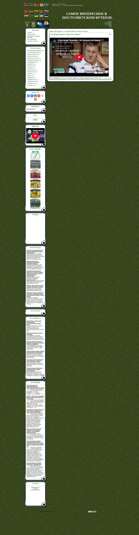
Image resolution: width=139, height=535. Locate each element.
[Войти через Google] (42, 95)
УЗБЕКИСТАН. (31, 83)
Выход (110, 25)
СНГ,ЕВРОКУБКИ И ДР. (33, 52)
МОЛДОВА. (30, 77)
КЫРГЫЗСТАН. (31, 71)
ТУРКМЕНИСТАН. (32, 81)
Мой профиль (108, 23)
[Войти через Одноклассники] (35, 99)
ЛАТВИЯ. (29, 73)
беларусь (92, 77)
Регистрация (108, 24)
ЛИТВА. (29, 75)
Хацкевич (82, 77)
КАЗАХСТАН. (30, 70)
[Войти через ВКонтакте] (31, 95)
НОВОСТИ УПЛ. (31, 56)
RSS (84, 5)
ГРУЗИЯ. (29, 68)
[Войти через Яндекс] (38, 95)
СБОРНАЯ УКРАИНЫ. (33, 60)
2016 (56, 31)
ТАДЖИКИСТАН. (31, 79)
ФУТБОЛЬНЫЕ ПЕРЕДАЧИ (34, 50)
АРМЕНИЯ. (30, 64)
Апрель (60, 31)
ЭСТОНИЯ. (30, 85)
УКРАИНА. (35, 169)
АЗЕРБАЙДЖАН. (31, 62)
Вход (110, 26)
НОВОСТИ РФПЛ (31, 54)
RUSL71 (75, 77)
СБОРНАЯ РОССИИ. (32, 58)
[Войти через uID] (28, 95)
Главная (109, 21)
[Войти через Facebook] (35, 95)
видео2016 (87, 77)
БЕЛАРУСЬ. (30, 66)
